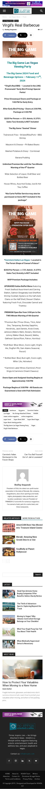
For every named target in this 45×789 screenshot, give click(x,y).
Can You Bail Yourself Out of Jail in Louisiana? (32, 455)
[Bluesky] (36, 760)
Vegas (33, 425)
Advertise (6, 776)
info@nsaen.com (27, 754)
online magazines (27, 416)
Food (24, 17)
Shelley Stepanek (11, 29)
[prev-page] (4, 561)
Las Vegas (31, 62)
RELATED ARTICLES (12, 518)
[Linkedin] (22, 760)
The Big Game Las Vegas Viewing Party (16, 425)
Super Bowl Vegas (33, 419)
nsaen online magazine (11, 416)
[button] (4, 11)
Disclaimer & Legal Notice (31, 776)
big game (22, 410)
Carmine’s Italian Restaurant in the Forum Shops (9, 457)
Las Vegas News (14, 17)
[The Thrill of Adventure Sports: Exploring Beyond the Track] (8, 606)
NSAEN (36, 413)
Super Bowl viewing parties (12, 422)
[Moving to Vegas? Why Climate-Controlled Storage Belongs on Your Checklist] (8, 619)
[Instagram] (15, 760)
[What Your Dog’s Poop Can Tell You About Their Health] (8, 632)
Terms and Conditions (12, 779)
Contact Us (16, 776)
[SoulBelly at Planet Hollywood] (8, 552)
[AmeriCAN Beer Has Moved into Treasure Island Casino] (8, 527)
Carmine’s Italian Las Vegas (17, 260)
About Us (15, 774)
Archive (37, 779)
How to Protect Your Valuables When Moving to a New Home (20, 684)
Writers (35, 774)
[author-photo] (22, 481)
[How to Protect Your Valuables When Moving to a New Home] (22, 669)
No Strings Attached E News (22, 413)
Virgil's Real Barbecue (11, 428)
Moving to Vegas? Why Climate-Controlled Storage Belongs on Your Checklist (28, 618)
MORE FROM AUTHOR (31, 518)
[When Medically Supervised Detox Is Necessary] (8, 644)
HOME (7, 774)
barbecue (13, 410)
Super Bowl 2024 (19, 419)
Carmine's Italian (32, 410)
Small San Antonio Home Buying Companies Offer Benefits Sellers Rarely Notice (29, 593)
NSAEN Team (25, 774)
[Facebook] (9, 760)
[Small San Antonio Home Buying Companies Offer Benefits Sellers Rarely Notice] (8, 594)
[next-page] (8, 561)
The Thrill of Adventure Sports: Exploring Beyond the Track (29, 606)
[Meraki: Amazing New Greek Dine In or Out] (8, 539)
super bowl (7, 419)
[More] (31, 35)
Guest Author (7, 689)
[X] (29, 760)
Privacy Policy (27, 779)
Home (4, 17)
